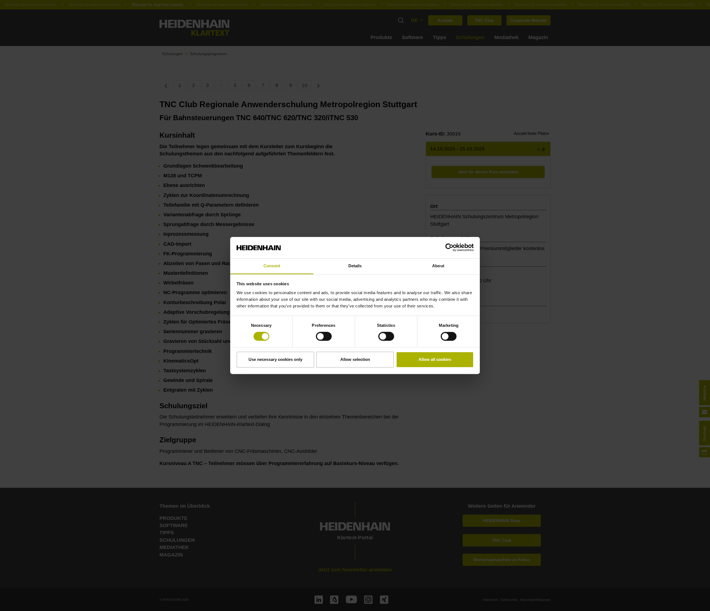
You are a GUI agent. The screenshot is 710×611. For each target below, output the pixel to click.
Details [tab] (355, 265)
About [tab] (438, 265)
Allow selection (355, 359)
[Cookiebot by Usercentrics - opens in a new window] (449, 247)
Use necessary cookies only (275, 359)
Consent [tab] (271, 265)
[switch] (324, 336)
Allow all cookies (435, 359)
